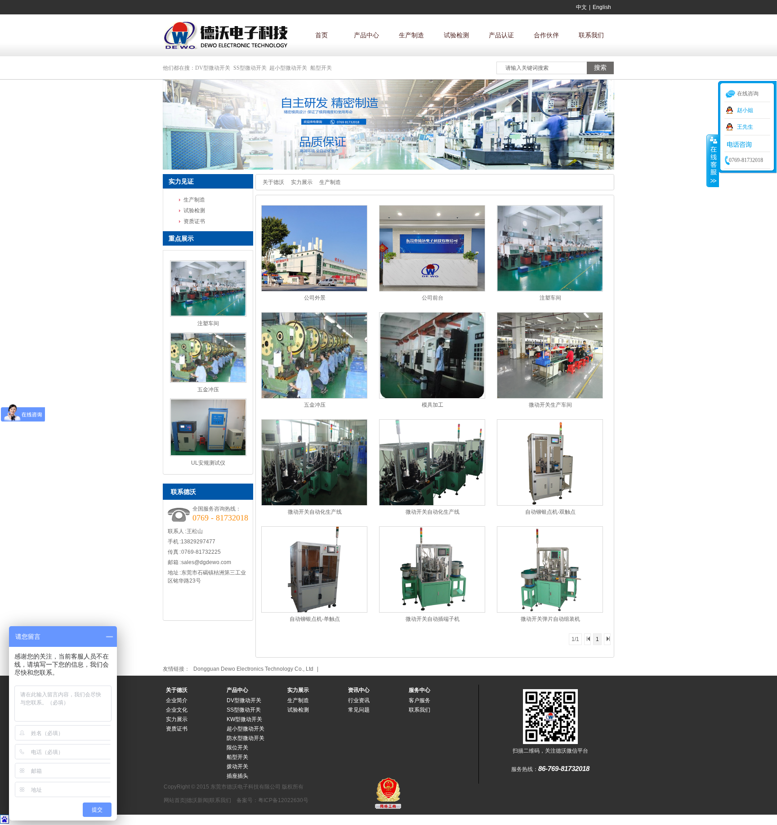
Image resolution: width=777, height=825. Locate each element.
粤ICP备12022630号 (283, 800)
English (602, 7)
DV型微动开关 (212, 68)
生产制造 (411, 35)
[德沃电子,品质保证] (388, 168)
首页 (321, 35)
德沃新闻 (197, 800)
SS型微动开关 (250, 68)
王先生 (745, 127)
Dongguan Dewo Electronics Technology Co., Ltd (253, 669)
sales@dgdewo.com (206, 562)
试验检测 (456, 35)
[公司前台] (432, 290)
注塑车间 (208, 323)
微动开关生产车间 (550, 405)
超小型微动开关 (288, 68)
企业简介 (177, 700)
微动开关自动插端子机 (433, 619)
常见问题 (359, 710)
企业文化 (177, 710)
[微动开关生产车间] (550, 397)
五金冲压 (208, 389)
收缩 (712, 160)
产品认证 (501, 35)
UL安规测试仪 (208, 463)
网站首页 (174, 800)
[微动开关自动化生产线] (314, 504)
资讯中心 (359, 690)
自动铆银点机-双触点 (550, 512)
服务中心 (419, 690)
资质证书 (194, 221)
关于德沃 (273, 182)
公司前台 (432, 298)
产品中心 (366, 35)
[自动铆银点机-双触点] (550, 504)
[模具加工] (432, 397)
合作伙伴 (546, 35)
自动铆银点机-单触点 (315, 619)
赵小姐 (745, 110)
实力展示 (302, 182)
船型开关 (321, 68)
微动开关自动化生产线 (315, 512)
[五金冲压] (314, 397)
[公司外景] (314, 290)
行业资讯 (359, 700)
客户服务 (419, 700)
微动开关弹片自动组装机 (550, 619)
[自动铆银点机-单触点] (314, 611)
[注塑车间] (550, 290)
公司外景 (315, 298)
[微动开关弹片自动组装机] (550, 611)
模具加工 (432, 405)
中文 (581, 7)
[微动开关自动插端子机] (432, 611)
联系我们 (591, 35)
